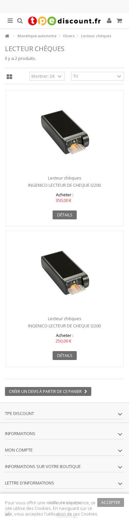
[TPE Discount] (64, 20)
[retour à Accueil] (7, 36)
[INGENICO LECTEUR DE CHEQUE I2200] (64, 133)
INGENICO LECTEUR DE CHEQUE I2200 (64, 185)
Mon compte (19, 450)
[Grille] (9, 77)
